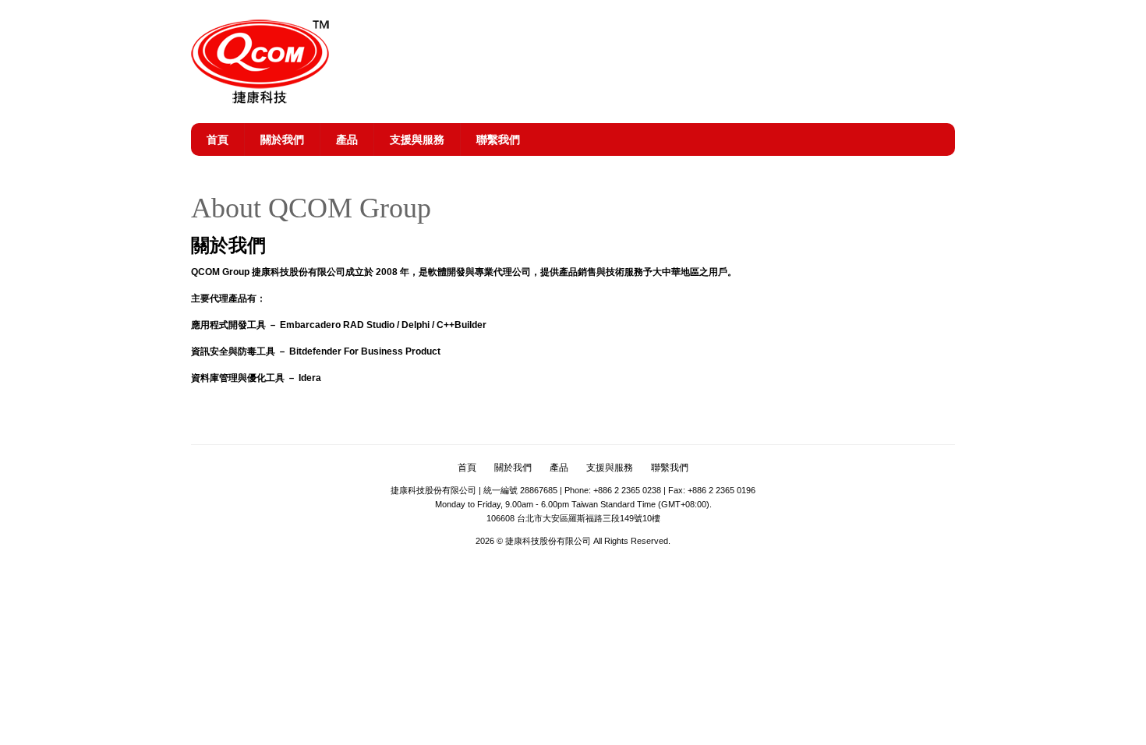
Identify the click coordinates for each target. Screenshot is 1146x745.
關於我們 (282, 139)
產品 (347, 139)
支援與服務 (417, 139)
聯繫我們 (498, 139)
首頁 (217, 139)
